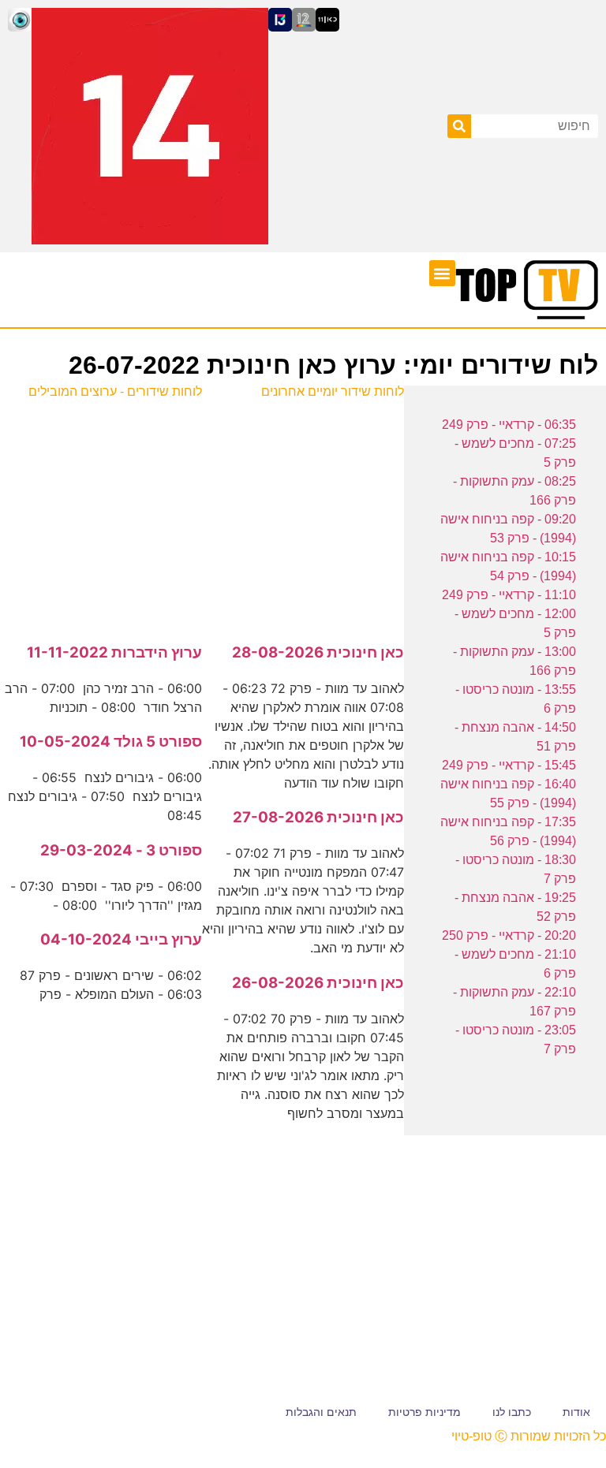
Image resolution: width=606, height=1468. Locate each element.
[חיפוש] (459, 126)
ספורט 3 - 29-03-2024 (121, 850)
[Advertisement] (303, 512)
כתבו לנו (511, 1412)
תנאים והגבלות (321, 1412)
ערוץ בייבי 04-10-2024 (121, 939)
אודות (576, 1412)
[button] (442, 273)
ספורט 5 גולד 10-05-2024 (111, 741)
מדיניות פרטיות (424, 1412)
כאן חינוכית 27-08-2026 (318, 817)
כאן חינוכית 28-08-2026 (318, 652)
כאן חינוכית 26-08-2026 (318, 983)
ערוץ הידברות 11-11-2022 (114, 652)
